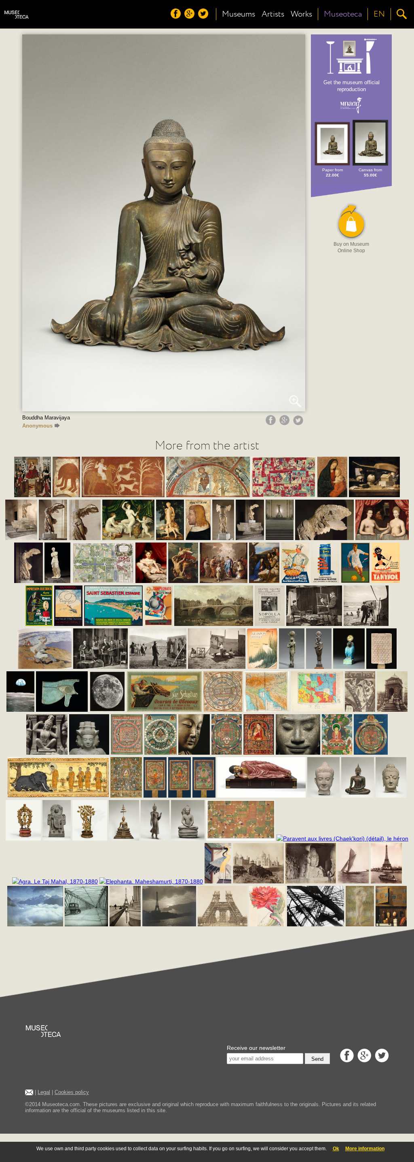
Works (301, 14)
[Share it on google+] (285, 423)
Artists (273, 14)
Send (317, 1059)
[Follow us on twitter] (204, 16)
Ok (336, 1148)
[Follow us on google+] (190, 16)
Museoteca (343, 14)
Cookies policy (72, 1092)
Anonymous (37, 426)
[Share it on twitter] (299, 423)
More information (364, 1148)
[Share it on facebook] (272, 423)
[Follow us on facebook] (177, 16)
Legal (44, 1092)
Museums (238, 14)
